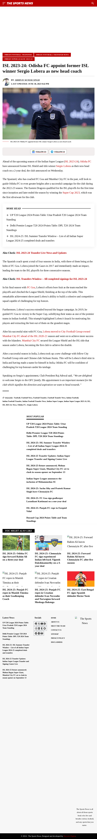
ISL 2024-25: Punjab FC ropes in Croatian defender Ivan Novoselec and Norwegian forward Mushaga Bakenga (48, 595)
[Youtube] (41, 623)
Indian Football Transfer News (52, 55)
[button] (5, 3)
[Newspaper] (41, 633)
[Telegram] (39, 633)
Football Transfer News (56, 398)
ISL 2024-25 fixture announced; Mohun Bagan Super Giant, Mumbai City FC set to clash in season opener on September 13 (47, 468)
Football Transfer (40, 398)
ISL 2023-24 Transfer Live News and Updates (41, 252)
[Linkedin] (39, 628)
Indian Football (72, 398)
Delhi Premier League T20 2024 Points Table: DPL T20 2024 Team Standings (16, 636)
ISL (88, 401)
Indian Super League (55, 401)
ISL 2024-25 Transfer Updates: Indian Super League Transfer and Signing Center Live (16, 661)
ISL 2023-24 (71, 161)
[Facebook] (36, 623)
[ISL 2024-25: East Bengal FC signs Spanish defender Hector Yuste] (80, 579)
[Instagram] (36, 628)
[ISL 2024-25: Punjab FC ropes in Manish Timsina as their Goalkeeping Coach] (16, 579)
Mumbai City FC (31, 340)
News (15, 405)
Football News (26, 398)
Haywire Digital (70, 836)
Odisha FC (85, 161)
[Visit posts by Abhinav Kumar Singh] (6, 82)
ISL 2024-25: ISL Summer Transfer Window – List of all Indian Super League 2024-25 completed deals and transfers (48, 446)
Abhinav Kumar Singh (27, 80)
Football (17, 398)
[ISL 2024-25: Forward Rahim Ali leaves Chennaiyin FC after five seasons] (80, 542)
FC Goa (31, 287)
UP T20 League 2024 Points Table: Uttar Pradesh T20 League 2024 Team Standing (16, 625)
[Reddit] (36, 633)
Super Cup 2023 (71, 192)
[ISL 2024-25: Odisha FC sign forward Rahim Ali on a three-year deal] (16, 542)
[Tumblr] (41, 628)
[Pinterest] (44, 623)
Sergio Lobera (63, 166)
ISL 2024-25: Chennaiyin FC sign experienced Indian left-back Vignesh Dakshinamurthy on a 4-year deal (48, 559)
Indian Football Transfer (18, 55)
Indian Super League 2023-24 (19, 59)
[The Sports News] (20, 3)
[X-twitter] (39, 623)
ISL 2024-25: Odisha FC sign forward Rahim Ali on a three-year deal (15, 556)
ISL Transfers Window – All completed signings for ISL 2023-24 (51, 278)
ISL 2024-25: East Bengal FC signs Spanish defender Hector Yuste (80, 592)
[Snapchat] (44, 628)
